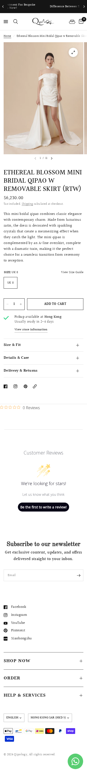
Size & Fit (12, 345)
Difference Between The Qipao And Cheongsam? (45, 6)
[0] (80, 21)
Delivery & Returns (21, 371)
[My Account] (72, 21)
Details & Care (16, 358)
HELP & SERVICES (25, 695)
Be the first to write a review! (43, 507)
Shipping (27, 204)
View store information (31, 330)
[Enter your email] (78, 575)
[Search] (15, 21)
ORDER (12, 678)
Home (7, 36)
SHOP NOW (17, 661)
